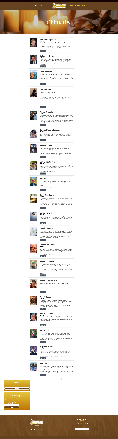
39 (68, 378)
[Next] (73, 379)
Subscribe (17, 388)
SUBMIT (11, 407)
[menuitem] (32, 5)
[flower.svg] (35, 430)
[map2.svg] (38, 430)
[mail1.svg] (41, 430)
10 (64, 378)
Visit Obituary (43, 51)
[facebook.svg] (31, 430)
